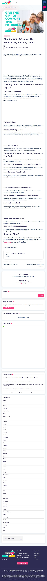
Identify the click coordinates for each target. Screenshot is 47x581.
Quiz (4, 490)
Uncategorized (7, 36)
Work (4, 530)
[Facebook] (2, 559)
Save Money (5, 501)
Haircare (5, 453)
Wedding (5, 525)
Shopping (5, 503)
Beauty (4, 400)
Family (4, 426)
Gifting (4, 450)
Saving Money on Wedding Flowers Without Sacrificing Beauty (17, 381)
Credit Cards (5, 411)
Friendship (5, 445)
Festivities (5, 432)
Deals (4, 413)
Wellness (5, 527)
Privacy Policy (25, 570)
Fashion (4, 429)
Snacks (4, 509)
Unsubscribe (34, 570)
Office (4, 482)
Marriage (5, 480)
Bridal (4, 403)
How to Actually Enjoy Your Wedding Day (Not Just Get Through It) (18, 392)
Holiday (4, 461)
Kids (4, 469)
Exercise (5, 424)
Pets (4, 488)
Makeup (4, 477)
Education (5, 421)
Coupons (5, 408)
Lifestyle (5, 472)
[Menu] (16, 2)
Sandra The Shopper (18, 253)
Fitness (4, 440)
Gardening (5, 448)
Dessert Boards (6, 416)
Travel (4, 519)
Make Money (5, 474)
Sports (4, 514)
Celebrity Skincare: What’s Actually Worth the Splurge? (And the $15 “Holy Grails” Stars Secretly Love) (23, 385)
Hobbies (4, 458)
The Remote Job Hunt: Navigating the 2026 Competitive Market (17, 388)
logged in (22, 283)
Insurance (5, 466)
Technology (5, 517)
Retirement (5, 498)
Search (5, 291)
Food (4, 442)
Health (4, 456)
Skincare (5, 506)
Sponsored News (6, 511)
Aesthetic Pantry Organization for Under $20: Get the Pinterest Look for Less (20, 377)
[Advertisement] (23, 65)
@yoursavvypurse (9, 538)
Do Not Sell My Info (40, 570)
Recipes (4, 495)
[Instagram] (4, 559)
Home (4, 464)
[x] (6, 559)
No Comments (25, 47)
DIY (4, 419)
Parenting (5, 485)
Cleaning (5, 405)
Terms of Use (30, 570)
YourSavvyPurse (7, 242)
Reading (4, 493)
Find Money (5, 437)
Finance (4, 434)
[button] (14, 256)
